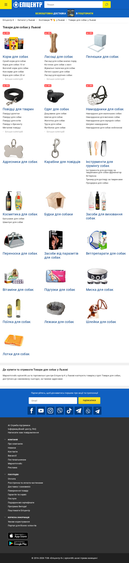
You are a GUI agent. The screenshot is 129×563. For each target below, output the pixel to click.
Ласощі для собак (58, 57)
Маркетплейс (15, 463)
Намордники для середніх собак (103, 120)
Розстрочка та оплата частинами (25, 483)
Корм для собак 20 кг (14, 75)
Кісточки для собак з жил (57, 64)
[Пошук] (107, 4)
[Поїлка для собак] (14, 308)
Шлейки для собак (101, 322)
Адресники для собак (20, 162)
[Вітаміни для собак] (14, 276)
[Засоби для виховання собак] (97, 201)
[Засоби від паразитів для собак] (56, 240)
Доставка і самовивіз (19, 486)
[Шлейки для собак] (97, 308)
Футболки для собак (55, 127)
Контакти (13, 451)
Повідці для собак (12, 117)
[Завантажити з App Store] (18, 535)
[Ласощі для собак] (56, 43)
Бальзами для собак (14, 218)
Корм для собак (15, 57)
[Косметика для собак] (14, 201)
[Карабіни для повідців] (56, 148)
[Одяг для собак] (56, 96)
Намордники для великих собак (103, 117)
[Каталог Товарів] (6, 4)
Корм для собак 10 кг (14, 64)
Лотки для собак (16, 354)
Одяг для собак (56, 109)
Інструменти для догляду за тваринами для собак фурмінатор (103, 171)
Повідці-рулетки (11, 113)
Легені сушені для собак (57, 71)
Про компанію (15, 443)
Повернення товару (18, 490)
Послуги (12, 498)
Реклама (12, 467)
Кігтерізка (91, 176)
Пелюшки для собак (102, 57)
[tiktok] (69, 411)
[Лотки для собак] (14, 341)
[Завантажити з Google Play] (18, 543)
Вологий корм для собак (15, 68)
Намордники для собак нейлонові (104, 127)
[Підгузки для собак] (56, 276)
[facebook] (32, 411)
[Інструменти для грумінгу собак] (97, 148)
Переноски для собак (20, 253)
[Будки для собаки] (56, 201)
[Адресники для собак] (14, 148)
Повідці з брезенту (12, 124)
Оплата (12, 479)
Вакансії (12, 455)
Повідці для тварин (18, 109)
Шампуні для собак (13, 222)
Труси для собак (52, 124)
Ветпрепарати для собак (106, 253)
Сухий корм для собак (14, 61)
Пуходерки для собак (97, 183)
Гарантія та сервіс (17, 494)
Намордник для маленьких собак (104, 113)
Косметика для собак (20, 214)
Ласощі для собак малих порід (60, 61)
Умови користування (19, 521)
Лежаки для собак (59, 322)
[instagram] (50, 411)
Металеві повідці (11, 127)
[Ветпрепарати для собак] (97, 240)
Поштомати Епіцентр (19, 510)
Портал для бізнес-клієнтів (22, 525)
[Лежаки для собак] (56, 308)
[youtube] (41, 411)
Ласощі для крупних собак (58, 75)
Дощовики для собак (55, 113)
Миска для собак (99, 290)
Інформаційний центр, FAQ (22, 429)
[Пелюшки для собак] (97, 43)
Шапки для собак (53, 117)
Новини (12, 448)
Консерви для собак (13, 71)
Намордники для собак (105, 109)
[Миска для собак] (97, 276)
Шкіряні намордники (97, 124)
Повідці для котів (12, 120)
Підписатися (89, 400)
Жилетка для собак (54, 120)
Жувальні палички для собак (59, 68)
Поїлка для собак (17, 322)
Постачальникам (17, 459)
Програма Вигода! (17, 506)
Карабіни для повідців (62, 162)
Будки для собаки (58, 214)
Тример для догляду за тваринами (104, 179)
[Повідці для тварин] (14, 96)
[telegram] (79, 411)
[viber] (60, 411)
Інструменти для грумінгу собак (99, 164)
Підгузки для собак (59, 290)
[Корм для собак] (14, 43)
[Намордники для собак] (97, 96)
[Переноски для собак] (14, 240)
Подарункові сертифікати (21, 502)
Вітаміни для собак (18, 290)
